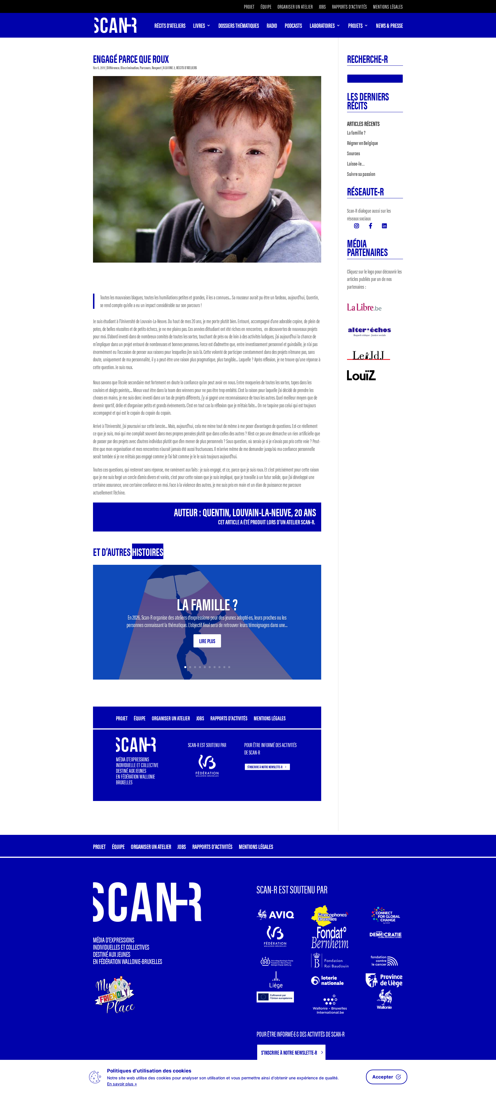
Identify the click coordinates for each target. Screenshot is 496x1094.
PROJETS (355, 26)
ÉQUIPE (266, 7)
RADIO (272, 26)
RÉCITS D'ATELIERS (186, 67)
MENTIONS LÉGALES (388, 7)
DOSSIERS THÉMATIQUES (238, 26)
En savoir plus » (122, 1083)
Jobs (322, 7)
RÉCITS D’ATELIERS (169, 26)
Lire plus (207, 641)
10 (229, 667)
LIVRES (199, 26)
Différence (113, 67)
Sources (353, 153)
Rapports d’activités (349, 7)
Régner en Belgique (362, 143)
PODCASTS (293, 26)
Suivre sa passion (361, 174)
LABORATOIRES (322, 26)
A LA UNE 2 (169, 67)
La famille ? (207, 603)
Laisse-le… (356, 163)
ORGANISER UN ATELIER (295, 7)
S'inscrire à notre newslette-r (264, 766)
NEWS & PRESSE (389, 26)
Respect (156, 67)
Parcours (145, 67)
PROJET (249, 7)
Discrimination (130, 67)
